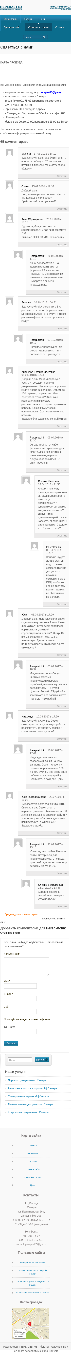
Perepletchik (37, 256)
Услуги (28, 19)
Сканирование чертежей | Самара (28, 1096)
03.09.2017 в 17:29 (42, 614)
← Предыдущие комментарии (19, 914)
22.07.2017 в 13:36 (49, 887)
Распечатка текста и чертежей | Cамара (32, 1088)
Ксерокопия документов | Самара (28, 1112)
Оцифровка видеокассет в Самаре (32, 1293)
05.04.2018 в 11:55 (49, 484)
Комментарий (12, 953)
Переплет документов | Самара (27, 1080)
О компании (10, 19)
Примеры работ (12, 27)
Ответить (62, 176)
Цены (41, 19)
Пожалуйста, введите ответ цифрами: (27, 1019)
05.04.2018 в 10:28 (32, 375)
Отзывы (59, 27)
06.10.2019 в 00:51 (45, 302)
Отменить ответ (10, 932)
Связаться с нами (38, 27)
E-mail (8, 994)
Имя (7, 981)
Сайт (7, 1006)
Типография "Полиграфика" (33, 1262)
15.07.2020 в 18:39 (43, 186)
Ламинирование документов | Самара (30, 1104)
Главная (33, 1145)
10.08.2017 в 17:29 (47, 716)
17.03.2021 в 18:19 (45, 153)
